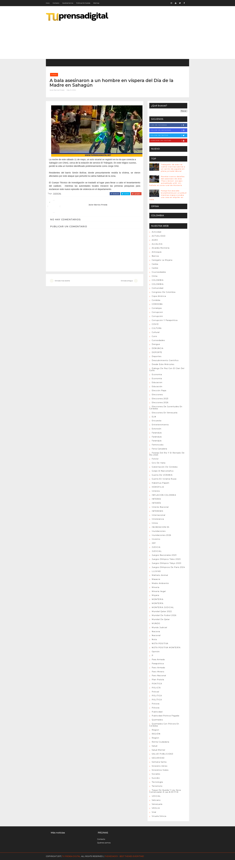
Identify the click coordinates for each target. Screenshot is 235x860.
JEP (154, 543)
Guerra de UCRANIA (162, 475)
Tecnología (157, 782)
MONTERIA (157, 599)
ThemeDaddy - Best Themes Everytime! (124, 856)
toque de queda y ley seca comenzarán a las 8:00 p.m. (165, 791)
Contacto (56, 3)
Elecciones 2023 (160, 399)
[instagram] (171, 3)
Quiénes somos (67, 3)
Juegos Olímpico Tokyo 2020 (166, 563)
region (155, 730)
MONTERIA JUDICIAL (163, 607)
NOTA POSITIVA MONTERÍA (166, 647)
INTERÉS (156, 503)
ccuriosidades (159, 272)
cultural (156, 332)
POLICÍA (156, 688)
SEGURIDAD (158, 758)
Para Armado (158, 659)
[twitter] (180, 3)
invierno (156, 539)
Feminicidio (158, 445)
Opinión (156, 651)
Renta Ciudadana (160, 742)
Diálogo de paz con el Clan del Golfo (166, 369)
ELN (154, 417)
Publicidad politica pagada (165, 716)
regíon (155, 738)
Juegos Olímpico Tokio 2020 (166, 559)
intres (155, 523)
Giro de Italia (158, 463)
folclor (155, 459)
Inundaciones (158, 531)
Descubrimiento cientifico (165, 360)
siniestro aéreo (160, 766)
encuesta (156, 421)
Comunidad (157, 288)
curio (154, 336)
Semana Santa (159, 762)
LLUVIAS (156, 571)
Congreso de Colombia (163, 292)
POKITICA (157, 684)
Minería (155, 587)
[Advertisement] (144, 38)
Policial (155, 692)
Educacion (157, 382)
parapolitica (158, 663)
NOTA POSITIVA (160, 643)
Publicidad (157, 712)
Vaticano (156, 800)
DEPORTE (157, 352)
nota (154, 639)
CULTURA (157, 328)
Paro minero (158, 672)
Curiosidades (158, 340)
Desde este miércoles (163, 364)
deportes (156, 356)
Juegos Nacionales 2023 (164, 555)
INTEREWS (157, 511)
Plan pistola (158, 680)
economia (157, 374)
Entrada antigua (127, 281)
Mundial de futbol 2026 (164, 615)
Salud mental (158, 750)
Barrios (155, 256)
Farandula (157, 433)
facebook (115, 194)
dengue (156, 344)
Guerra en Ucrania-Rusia (164, 479)
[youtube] (175, 3)
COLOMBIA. (158, 284)
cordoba (156, 300)
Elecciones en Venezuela (164, 413)
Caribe (155, 268)
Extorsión (156, 429)
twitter (126, 194)
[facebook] (184, 3)
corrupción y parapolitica (165, 320)
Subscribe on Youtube (161, 140)
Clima (155, 276)
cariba (155, 264)
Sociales (156, 774)
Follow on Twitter (159, 135)
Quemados (157, 720)
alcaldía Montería (161, 248)
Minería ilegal (159, 591)
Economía (157, 378)
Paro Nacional (159, 675)
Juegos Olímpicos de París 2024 (168, 567)
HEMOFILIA (158, 487)
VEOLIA (156, 808)
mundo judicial (159, 627)
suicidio (156, 778)
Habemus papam (160, 483)
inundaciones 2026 (161, 535)
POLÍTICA (157, 700)
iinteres (156, 491)
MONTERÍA (157, 603)
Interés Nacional (160, 507)
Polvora (155, 704)
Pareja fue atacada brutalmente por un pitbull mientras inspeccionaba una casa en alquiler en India (168, 195)
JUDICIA (156, 547)
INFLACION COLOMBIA (164, 495)
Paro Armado (158, 668)
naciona (156, 631)
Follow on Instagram (161, 130)
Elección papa (159, 390)
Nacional (156, 635)
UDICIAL (156, 796)
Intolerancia (158, 519)
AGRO (155, 240)
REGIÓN (156, 734)
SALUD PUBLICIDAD (162, 754)
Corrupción (157, 316)
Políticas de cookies (83, 3)
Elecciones (157, 394)
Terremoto (157, 786)
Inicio (48, 3)
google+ (137, 194)
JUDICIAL (54, 75)
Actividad (156, 232)
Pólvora (155, 708)
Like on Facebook (159, 125)
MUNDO (156, 623)
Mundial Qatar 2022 (162, 611)
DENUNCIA (157, 348)
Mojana (155, 595)
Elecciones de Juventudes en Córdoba (165, 407)
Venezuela (157, 804)
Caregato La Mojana (162, 260)
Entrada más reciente (62, 281)
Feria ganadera (159, 449)
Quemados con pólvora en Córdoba (164, 725)
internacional (158, 515)
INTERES (156, 499)
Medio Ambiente (160, 583)
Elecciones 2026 (160, 402)
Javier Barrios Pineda (57, 90)
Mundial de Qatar (161, 619)
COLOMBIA (157, 280)
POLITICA (157, 696)
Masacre (156, 579)
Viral (154, 812)
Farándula (157, 437)
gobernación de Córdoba (164, 467)
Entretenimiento (160, 425)
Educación (157, 386)
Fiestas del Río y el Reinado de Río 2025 (167, 454)
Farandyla (157, 441)
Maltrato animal (160, 575)
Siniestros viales (160, 770)
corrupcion (157, 312)
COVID (155, 324)
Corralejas (157, 308)
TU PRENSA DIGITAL (71, 856)
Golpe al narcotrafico (163, 471)
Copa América (159, 296)
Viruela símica (159, 816)
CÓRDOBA (157, 304)
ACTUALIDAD (158, 236)
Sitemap (96, 3)
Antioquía (157, 252)
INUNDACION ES (160, 527)
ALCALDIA (157, 244)
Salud (154, 746)
